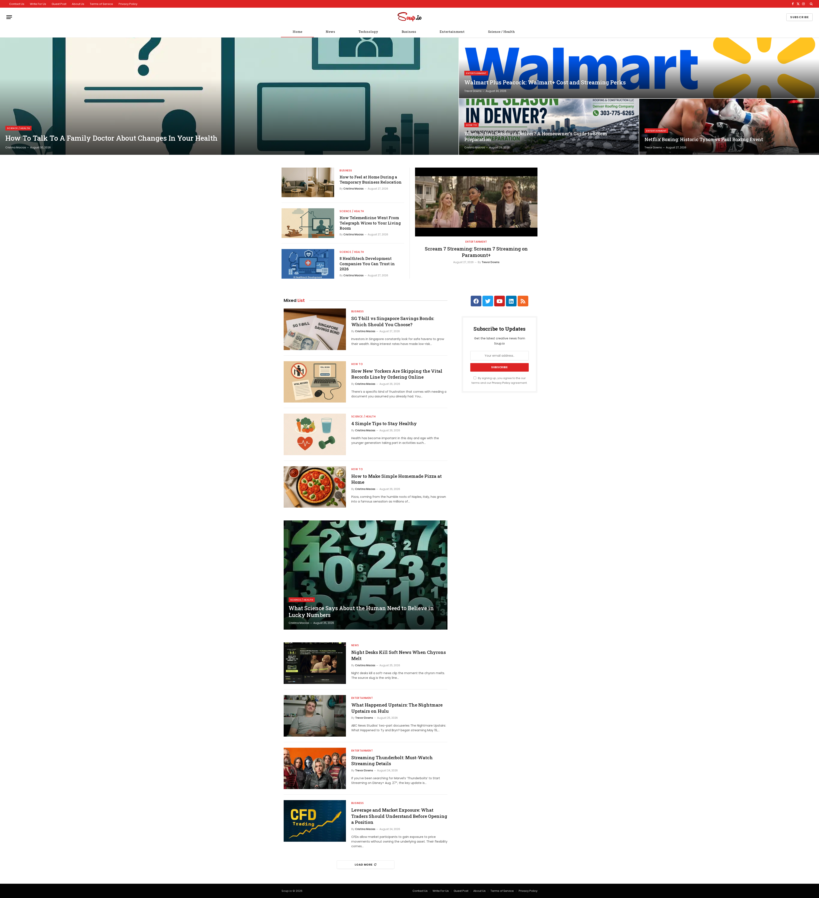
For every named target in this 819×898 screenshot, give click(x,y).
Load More (364, 865)
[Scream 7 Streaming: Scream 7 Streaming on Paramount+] (476, 202)
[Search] (811, 4)
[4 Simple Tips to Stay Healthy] (315, 434)
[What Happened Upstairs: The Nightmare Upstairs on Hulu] (315, 716)
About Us (78, 4)
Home (297, 31)
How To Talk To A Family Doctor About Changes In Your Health (111, 138)
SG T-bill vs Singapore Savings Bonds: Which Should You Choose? (392, 321)
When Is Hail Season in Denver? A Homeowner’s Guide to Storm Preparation (535, 136)
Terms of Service (101, 4)
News (330, 31)
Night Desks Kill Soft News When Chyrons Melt (398, 655)
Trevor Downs (473, 91)
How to (471, 125)
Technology (368, 31)
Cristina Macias (15, 147)
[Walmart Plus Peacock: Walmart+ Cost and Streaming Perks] (639, 68)
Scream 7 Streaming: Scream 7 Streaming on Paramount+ (476, 252)
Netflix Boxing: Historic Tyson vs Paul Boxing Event (704, 139)
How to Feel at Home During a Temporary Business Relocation (371, 179)
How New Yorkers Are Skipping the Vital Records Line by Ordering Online (396, 374)
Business (409, 31)
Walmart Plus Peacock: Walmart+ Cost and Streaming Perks (545, 82)
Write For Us (38, 4)
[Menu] (9, 17)
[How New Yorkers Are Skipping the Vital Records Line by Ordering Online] (315, 382)
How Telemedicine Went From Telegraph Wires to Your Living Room (370, 223)
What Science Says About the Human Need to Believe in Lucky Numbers (361, 611)
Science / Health (501, 31)
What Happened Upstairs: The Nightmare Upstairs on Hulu (397, 708)
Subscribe (799, 17)
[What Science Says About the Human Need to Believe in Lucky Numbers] (365, 575)
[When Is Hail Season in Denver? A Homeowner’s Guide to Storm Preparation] (549, 127)
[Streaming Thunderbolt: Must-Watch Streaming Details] (315, 768)
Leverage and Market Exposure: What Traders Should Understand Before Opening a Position (399, 816)
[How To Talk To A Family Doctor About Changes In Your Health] (229, 96)
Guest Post (59, 4)
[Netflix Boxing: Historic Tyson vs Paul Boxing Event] (729, 127)
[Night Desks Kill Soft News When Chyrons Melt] (315, 663)
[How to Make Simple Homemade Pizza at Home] (315, 487)
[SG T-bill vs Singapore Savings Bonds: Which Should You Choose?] (315, 329)
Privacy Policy (128, 4)
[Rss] (523, 301)
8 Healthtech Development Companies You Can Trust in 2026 (367, 263)
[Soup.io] (409, 17)
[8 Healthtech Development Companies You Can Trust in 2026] (308, 264)
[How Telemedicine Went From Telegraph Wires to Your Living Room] (308, 223)
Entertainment (452, 31)
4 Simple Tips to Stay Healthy (384, 423)
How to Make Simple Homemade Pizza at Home (396, 479)
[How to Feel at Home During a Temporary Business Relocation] (308, 182)
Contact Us (16, 4)
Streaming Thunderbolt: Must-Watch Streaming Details (392, 761)
